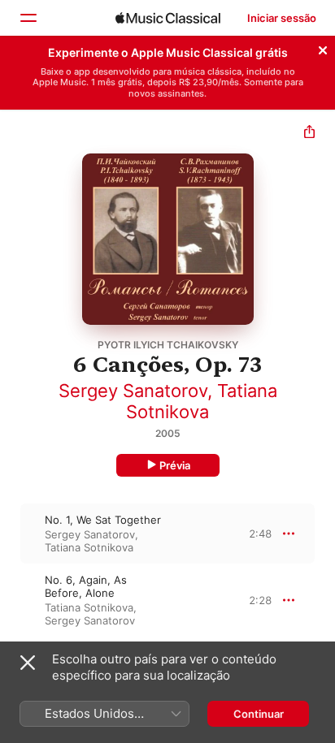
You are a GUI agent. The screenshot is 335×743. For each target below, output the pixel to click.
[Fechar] (323, 48)
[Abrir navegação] (28, 18)
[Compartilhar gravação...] (309, 133)
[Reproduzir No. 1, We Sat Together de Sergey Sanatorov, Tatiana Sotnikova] (10, 533)
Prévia (174, 465)
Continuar (258, 713)
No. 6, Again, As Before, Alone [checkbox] (86, 586)
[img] (167, 18)
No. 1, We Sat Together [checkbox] (103, 519)
